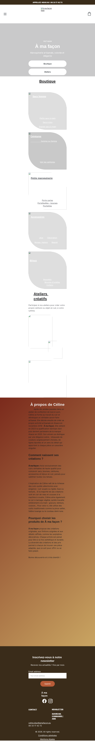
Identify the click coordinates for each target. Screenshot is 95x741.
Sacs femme (39, 96)
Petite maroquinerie (42, 178)
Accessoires (37, 217)
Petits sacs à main (47, 118)
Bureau (38, 242)
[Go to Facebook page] (44, 701)
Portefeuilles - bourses (47, 203)
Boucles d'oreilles (52, 282)
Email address (34, 671)
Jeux (41, 238)
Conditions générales (47, 735)
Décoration (52, 238)
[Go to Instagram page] (50, 701)
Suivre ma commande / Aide (57, 716)
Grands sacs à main (47, 126)
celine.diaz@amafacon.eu (39, 723)
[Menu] (5, 14)
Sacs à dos (47, 122)
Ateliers (47, 72)
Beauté (55, 242)
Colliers (49, 285)
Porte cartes (47, 200)
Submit (47, 684)
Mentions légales (47, 739)
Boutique (48, 64)
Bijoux (33, 260)
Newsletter (57, 709)
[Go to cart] (89, 14)
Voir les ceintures (47, 162)
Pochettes (47, 206)
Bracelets (47, 279)
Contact (32, 709)
